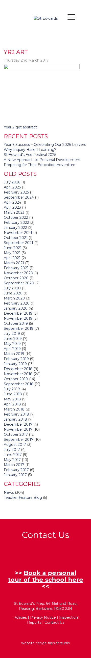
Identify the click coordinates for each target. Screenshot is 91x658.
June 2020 (13, 293)
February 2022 (16, 222)
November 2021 (18, 232)
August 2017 (15, 444)
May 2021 (12, 253)
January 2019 (15, 364)
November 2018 (18, 374)
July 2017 (12, 449)
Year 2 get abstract (20, 127)
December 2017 (18, 424)
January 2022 (15, 227)
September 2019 (18, 328)
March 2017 (14, 464)
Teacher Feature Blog (23, 497)
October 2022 (16, 217)
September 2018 (19, 384)
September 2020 (19, 283)
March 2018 (14, 409)
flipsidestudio (59, 643)
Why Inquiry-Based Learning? (30, 149)
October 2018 (16, 379)
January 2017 (15, 475)
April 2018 (12, 404)
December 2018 (18, 369)
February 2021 (16, 268)
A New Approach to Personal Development (42, 159)
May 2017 (12, 459)
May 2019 (12, 343)
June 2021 (12, 247)
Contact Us (54, 622)
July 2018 (12, 389)
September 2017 (18, 439)
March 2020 (14, 298)
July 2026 (12, 182)
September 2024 (19, 197)
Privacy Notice (43, 617)
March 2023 (14, 212)
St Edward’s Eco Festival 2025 (30, 154)
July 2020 (12, 288)
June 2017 (13, 454)
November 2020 (18, 273)
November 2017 (18, 429)
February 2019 (16, 359)
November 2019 (18, 318)
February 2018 (16, 414)
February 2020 (17, 303)
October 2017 (16, 434)
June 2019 (13, 338)
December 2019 (18, 313)
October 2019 (16, 323)
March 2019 (14, 353)
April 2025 (12, 187)
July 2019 (12, 333)
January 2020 (16, 308)
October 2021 (16, 237)
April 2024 (12, 202)
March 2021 (14, 263)
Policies (20, 617)
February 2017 (16, 470)
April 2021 (12, 258)
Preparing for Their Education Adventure (39, 164)
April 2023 (12, 207)
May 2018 (12, 399)
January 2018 (15, 419)
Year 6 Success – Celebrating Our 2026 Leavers (45, 144)
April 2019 (12, 348)
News (9, 492)
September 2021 (18, 242)
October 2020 (16, 278)
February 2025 (16, 192)
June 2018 (13, 394)
